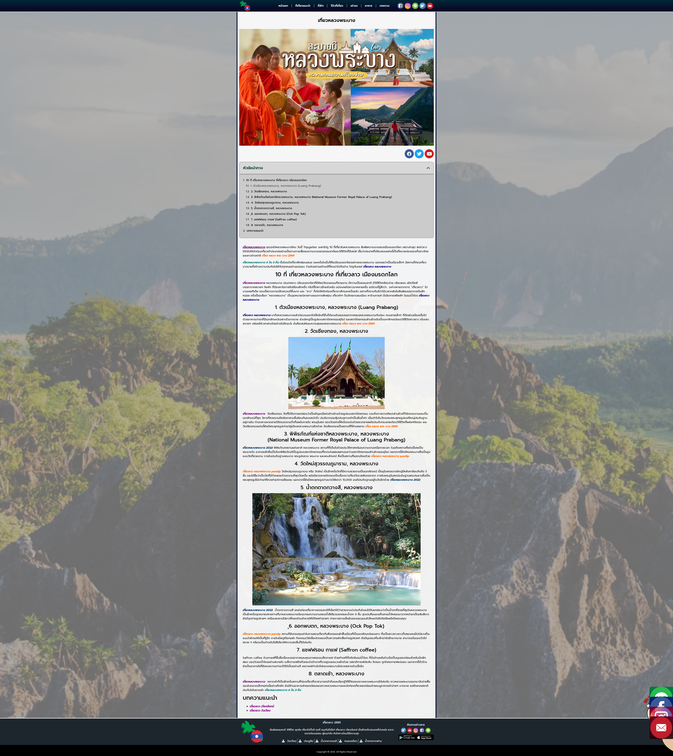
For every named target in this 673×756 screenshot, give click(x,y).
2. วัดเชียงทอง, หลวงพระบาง (269, 191)
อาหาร (368, 6)
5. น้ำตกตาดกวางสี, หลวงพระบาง (271, 208)
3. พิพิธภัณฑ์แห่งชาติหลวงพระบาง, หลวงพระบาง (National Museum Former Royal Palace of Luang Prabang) (321, 197)
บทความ (384, 6)
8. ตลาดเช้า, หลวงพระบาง (267, 225)
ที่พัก (321, 6)
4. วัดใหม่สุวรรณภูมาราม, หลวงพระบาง (275, 203)
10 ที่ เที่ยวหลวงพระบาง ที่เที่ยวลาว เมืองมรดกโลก (276, 180)
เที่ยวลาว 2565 (332, 722)
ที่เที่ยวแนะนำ (302, 6)
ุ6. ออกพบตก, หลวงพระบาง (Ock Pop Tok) (278, 214)
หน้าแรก (283, 6)
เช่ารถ (354, 6)
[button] (428, 168)
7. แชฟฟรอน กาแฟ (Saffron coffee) (274, 219)
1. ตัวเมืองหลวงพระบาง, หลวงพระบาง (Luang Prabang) (285, 186)
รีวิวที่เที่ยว (337, 6)
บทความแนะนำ (255, 231)
